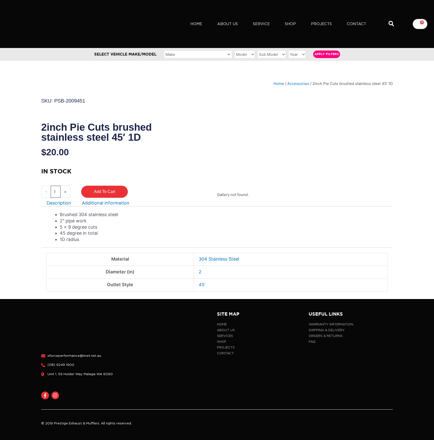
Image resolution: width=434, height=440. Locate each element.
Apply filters (326, 54)
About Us (227, 24)
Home (196, 24)
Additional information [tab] (105, 203)
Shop (290, 24)
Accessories (298, 83)
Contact (356, 24)
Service (261, 24)
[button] (391, 24)
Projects (321, 24)
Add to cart (104, 191)
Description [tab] (59, 203)
